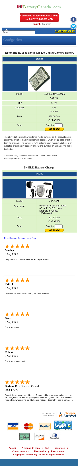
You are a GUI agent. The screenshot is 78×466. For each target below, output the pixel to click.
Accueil (12, 448)
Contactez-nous (20, 451)
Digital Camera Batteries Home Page (20, 238)
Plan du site (40, 451)
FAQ (47, 448)
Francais (46, 24)
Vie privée (60, 448)
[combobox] (18, 32)
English (36, 24)
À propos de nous (31, 448)
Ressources (57, 451)
